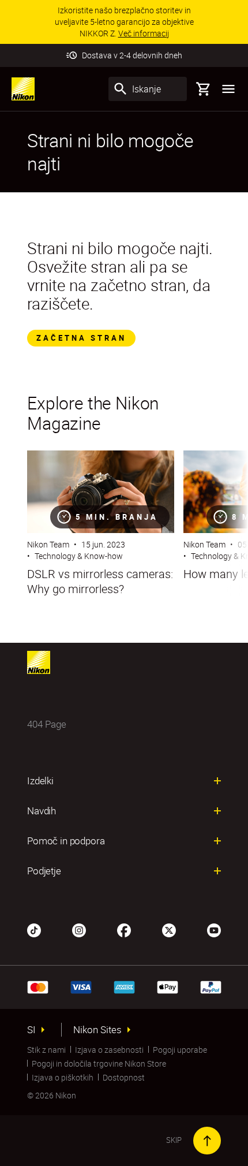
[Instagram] (79, 929)
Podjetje (44, 871)
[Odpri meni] (228, 89)
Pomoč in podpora (65, 841)
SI (31, 1029)
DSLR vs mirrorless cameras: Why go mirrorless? (100, 582)
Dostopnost (124, 1077)
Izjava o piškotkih (62, 1077)
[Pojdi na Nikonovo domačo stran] (23, 88)
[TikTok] (34, 929)
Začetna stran (81, 338)
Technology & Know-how (79, 555)
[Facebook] (124, 929)
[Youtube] (214, 929)
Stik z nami (46, 1049)
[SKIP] (207, 1140)
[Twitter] (169, 929)
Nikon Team (48, 544)
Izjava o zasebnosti (109, 1049)
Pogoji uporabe (180, 1049)
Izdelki (40, 780)
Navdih (41, 810)
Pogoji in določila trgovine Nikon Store (99, 1063)
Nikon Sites (97, 1029)
